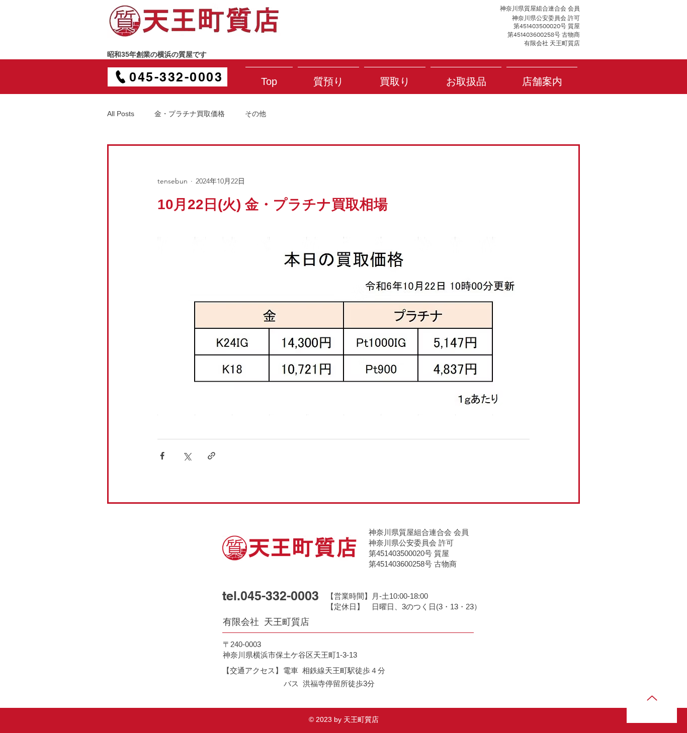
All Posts (120, 114)
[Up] (652, 698)
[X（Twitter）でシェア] (187, 456)
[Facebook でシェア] (162, 456)
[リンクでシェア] (211, 456)
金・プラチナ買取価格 (189, 114)
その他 (255, 114)
